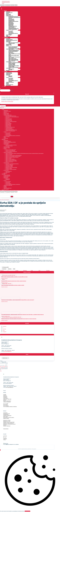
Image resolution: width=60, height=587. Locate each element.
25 (1, 368)
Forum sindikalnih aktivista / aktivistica (10, 406)
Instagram (4, 331)
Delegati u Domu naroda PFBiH (8, 422)
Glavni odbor (5, 416)
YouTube (4, 329)
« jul (0, 370)
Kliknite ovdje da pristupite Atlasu (7, 101)
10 (0, 366)
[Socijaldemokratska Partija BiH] (2, 6)
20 (3, 367)
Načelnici (5, 424)
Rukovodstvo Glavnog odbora (8, 417)
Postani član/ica (5, 428)
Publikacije (5, 397)
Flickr (4, 330)
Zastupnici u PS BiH (6, 420)
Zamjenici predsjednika (7, 415)
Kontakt (4, 399)
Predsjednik (5, 412)
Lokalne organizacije (7, 401)
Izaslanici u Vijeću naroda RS (8, 423)
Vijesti (14, 268)
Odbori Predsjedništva (7, 400)
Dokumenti (5, 396)
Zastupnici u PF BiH (6, 421)
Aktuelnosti (4, 268)
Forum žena (5, 404)
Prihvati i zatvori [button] (27, 511)
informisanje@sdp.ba (7, 351)
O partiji (4, 394)
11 (1, 366)
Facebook (4, 326)
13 (3, 366)
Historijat (4, 395)
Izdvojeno (9, 268)
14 (4, 366)
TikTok (4, 439)
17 (0, 367)
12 (2, 366)
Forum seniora (5, 405)
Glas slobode (5, 398)
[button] (2, 5)
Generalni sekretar (6, 413)
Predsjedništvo (5, 414)
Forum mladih (5, 403)
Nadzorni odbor (6, 418)
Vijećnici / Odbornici (6, 425)
